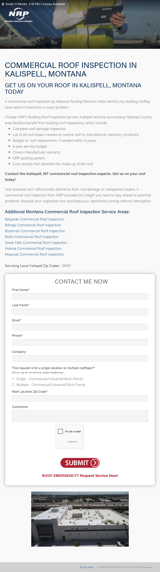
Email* (16, 320)
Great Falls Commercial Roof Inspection (36, 242)
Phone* (17, 335)
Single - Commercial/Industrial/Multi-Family (49, 378)
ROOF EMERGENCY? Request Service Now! (80, 475)
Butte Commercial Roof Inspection (32, 236)
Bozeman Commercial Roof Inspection (35, 230)
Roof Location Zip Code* (30, 391)
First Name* (20, 289)
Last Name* (20, 305)
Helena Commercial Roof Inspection (33, 248)
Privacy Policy (87, 567)
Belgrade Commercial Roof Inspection (34, 219)
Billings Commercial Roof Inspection (33, 225)
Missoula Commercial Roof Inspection (34, 254)
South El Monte (16, 4)
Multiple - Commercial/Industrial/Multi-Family (50, 384)
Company (19, 351)
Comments (20, 406)
